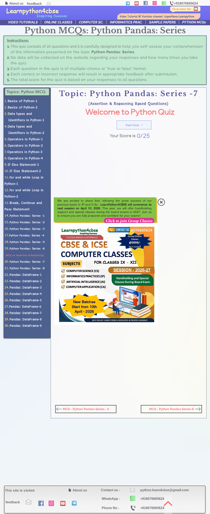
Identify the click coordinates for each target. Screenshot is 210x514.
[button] (161, 202)
